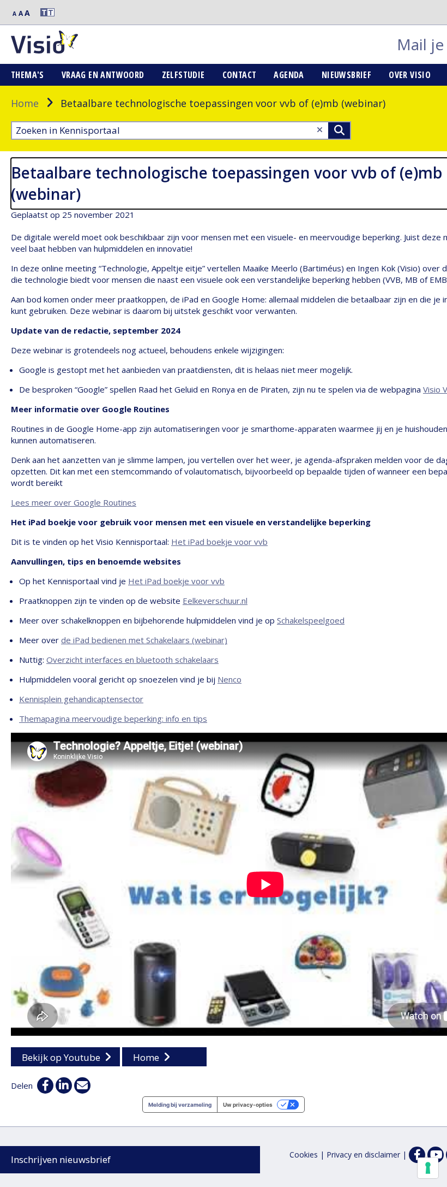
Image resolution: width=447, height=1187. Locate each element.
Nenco (229, 679)
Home (25, 103)
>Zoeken (339, 130)
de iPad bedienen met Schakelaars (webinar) (144, 639)
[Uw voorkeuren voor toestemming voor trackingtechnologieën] (428, 1168)
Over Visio (410, 75)
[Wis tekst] (320, 130)
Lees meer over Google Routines (73, 502)
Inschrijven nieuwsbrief (61, 1159)
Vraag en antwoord (103, 75)
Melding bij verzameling (180, 1104)
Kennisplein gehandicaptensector (81, 698)
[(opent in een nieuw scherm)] (435, 1155)
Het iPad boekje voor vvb (219, 541)
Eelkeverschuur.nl (215, 600)
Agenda (289, 75)
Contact (239, 75)
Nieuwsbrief (346, 75)
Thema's (27, 75)
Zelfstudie (183, 75)
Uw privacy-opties (248, 1104)
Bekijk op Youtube (61, 1057)
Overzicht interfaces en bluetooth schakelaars (132, 659)
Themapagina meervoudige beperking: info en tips (113, 718)
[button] (43, 12)
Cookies (303, 1154)
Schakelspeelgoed (311, 620)
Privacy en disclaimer (363, 1154)
